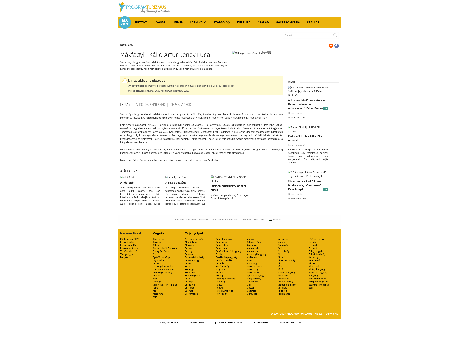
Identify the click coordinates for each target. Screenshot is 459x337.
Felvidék (220, 263)
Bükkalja (189, 281)
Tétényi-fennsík (316, 239)
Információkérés (128, 242)
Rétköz (281, 263)
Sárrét (281, 269)
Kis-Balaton (252, 257)
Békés (156, 245)
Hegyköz (220, 287)
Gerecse (220, 272)
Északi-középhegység (226, 257)
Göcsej (219, 275)
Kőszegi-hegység (255, 275)
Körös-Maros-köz (255, 266)
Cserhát (189, 290)
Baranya (157, 242)
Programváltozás (129, 248)
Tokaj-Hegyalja (316, 251)
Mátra (250, 284)
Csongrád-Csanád (162, 251)
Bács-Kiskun (159, 239)
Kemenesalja (253, 248)
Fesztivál (142, 22)
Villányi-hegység (317, 269)
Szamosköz (283, 278)
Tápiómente (284, 293)
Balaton (189, 254)
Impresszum (197, 322)
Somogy (157, 281)
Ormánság (283, 245)
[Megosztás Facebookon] (336, 46)
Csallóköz (190, 284)
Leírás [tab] (125, 105)
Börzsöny (190, 272)
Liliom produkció (296, 145)
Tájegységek (126, 254)
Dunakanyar (222, 242)
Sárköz (281, 266)
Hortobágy (221, 293)
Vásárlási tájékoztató (253, 219)
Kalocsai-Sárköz (255, 242)
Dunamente (222, 248)
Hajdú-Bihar (159, 260)
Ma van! (124, 22)
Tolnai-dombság (317, 254)
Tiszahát (313, 245)
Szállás (313, 22)
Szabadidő (222, 22)
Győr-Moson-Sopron (163, 257)
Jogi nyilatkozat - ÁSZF (228, 322)
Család (263, 22)
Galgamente (222, 269)
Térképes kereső (128, 251)
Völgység (313, 275)
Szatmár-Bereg (285, 281)
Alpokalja (189, 245)
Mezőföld (251, 290)
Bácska (188, 248)
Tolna (155, 287)
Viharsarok (314, 266)
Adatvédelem (261, 322)
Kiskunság (252, 263)
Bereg (188, 263)
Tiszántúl (313, 248)
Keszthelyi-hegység (256, 254)
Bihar (187, 266)
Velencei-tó (314, 260)
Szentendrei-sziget (287, 284)
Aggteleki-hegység (194, 239)
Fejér (155, 254)
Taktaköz (282, 290)
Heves (156, 263)
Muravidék (252, 293)
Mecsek (250, 287)
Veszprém (158, 293)
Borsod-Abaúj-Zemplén (165, 248)
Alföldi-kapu (191, 242)
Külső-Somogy (254, 278)
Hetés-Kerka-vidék (225, 290)
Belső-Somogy (192, 260)
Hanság (219, 284)
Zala (155, 296)
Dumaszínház (295, 113)
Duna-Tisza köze (224, 239)
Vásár (160, 22)
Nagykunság (284, 239)
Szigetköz (282, 287)
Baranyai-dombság (194, 257)
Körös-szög (252, 269)
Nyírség (281, 242)
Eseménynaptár (128, 245)
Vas (154, 290)
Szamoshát (283, 275)
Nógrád (156, 275)
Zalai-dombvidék (317, 278)
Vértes (312, 263)
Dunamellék (222, 245)
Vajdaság (313, 257)
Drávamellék (191, 293)
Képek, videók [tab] (180, 105)
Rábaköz (282, 257)
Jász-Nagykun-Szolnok (164, 266)
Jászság (250, 239)
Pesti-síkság (283, 251)
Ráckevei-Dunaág (286, 260)
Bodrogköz (190, 269)
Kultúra (243, 22)
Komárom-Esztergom (163, 269)
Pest (155, 278)
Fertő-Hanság (222, 266)
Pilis (279, 254)
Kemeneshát (253, 251)
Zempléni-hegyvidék (319, 281)
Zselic (311, 287)
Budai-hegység (192, 275)
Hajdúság (220, 281)
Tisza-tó (313, 242)
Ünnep (178, 22)
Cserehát (189, 287)
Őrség (281, 248)
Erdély (219, 254)
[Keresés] (335, 35)
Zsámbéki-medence (319, 284)
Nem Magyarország (162, 272)
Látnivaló (198, 22)
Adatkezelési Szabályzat (225, 219)
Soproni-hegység (286, 272)
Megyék (124, 257)
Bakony (188, 251)
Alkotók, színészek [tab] (150, 105)
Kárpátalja (252, 245)
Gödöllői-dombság (225, 278)
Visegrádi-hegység (318, 272)
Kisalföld (251, 260)
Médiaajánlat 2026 (129, 239)
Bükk (187, 278)
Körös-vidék (253, 272)
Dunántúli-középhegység (228, 251)
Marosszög (252, 281)
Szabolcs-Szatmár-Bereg (165, 284)
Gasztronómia (288, 22)
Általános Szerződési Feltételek (191, 219)
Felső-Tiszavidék (224, 260)
